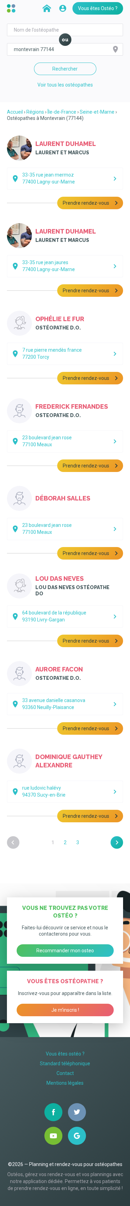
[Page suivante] (117, 842)
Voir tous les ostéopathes (65, 85)
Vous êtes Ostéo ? (98, 8)
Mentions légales (65, 1083)
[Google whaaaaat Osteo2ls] (77, 1136)
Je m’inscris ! (65, 1010)
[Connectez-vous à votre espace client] (63, 8)
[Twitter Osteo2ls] (77, 1112)
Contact (65, 1073)
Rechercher (65, 69)
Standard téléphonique (65, 1063)
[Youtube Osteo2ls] (53, 1136)
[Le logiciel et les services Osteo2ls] (12, 8)
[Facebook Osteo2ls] (53, 1112)
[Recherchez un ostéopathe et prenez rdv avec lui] (47, 8)
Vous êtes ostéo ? (65, 1054)
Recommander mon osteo (65, 950)
